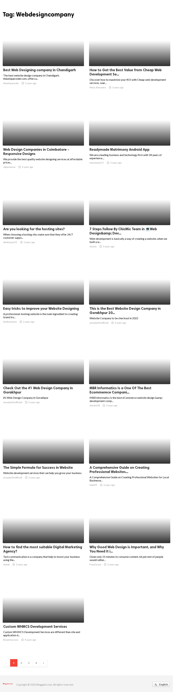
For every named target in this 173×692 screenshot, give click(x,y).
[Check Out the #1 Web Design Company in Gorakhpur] (43, 375)
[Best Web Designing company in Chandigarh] (43, 57)
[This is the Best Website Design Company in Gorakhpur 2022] (129, 295)
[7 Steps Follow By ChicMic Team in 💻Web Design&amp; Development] (129, 216)
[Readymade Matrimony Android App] (129, 136)
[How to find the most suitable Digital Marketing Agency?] (43, 534)
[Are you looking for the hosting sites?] (43, 216)
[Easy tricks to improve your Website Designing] (43, 295)
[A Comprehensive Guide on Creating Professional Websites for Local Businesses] (129, 454)
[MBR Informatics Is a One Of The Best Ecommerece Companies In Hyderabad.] (129, 375)
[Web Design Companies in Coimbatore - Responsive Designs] (43, 136)
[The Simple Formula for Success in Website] (43, 454)
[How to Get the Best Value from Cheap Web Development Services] (129, 57)
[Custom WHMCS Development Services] (43, 613)
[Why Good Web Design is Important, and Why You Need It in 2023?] (129, 534)
